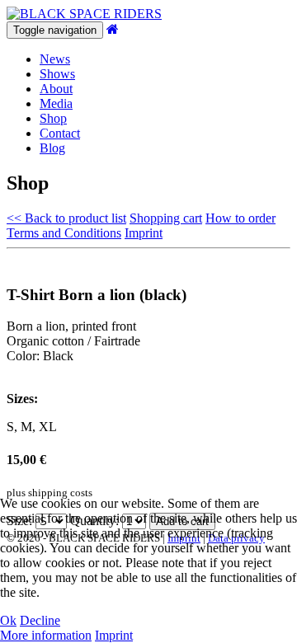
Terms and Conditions (64, 233)
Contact (60, 133)
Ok (8, 620)
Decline (40, 620)
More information (46, 635)
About (56, 89)
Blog (52, 148)
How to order (240, 218)
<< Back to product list (66, 218)
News (55, 59)
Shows (57, 74)
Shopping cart (166, 218)
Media (56, 103)
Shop (53, 118)
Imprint (144, 233)
